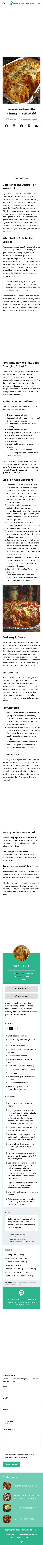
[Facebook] (6, 126)
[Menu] (39, 3)
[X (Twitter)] (14, 126)
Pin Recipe (23, 988)
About (19, 1538)
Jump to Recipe (21, 178)
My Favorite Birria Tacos (24, 1519)
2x (15, 1028)
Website (6, 1410)
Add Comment (9, 1429)
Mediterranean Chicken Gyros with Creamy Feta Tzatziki (26, 1496)
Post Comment (11, 1464)
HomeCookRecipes (30, 1530)
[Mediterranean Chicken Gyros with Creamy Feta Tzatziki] (7, 1497)
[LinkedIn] (29, 126)
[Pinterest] (21, 126)
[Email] (36, 126)
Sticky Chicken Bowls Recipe (25, 1486)
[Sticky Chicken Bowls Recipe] (7, 1486)
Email (5, 1398)
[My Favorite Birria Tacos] (7, 1519)
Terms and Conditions (29, 1534)
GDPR (11, 1538)
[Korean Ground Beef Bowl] (7, 1508)
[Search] (4, 3)
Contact (30, 1538)
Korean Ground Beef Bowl (24, 1508)
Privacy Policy (10, 1534)
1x (11, 1028)
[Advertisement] (21, 29)
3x (19, 1028)
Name (6, 1386)
